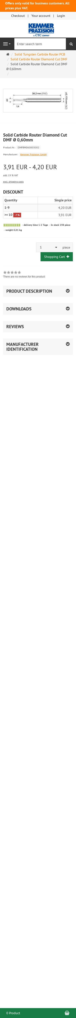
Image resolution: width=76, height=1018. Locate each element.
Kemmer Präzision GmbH (33, 154)
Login (61, 16)
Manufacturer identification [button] (22, 346)
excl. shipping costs (13, 181)
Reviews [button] (15, 326)
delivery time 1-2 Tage (36, 225)
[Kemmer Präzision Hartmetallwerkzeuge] (38, 28)
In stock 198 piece (60, 225)
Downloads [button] (18, 309)
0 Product (13, 1013)
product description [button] (29, 291)
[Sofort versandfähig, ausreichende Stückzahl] (12, 225)
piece (66, 247)
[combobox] (48, 247)
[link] (24, 275)
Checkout (18, 16)
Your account (40, 16)
